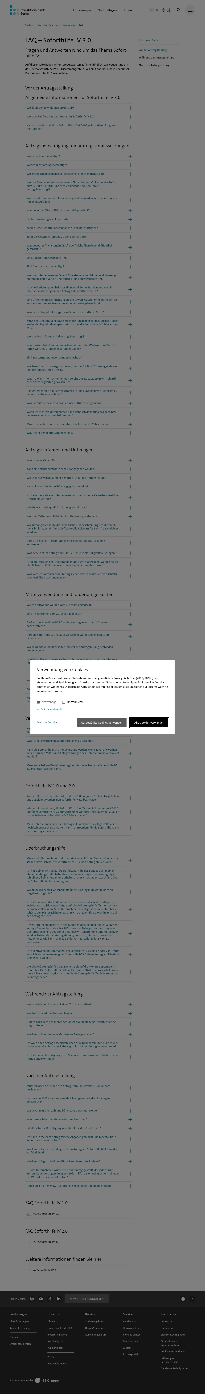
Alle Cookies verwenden (149, 723)
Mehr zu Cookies (47, 722)
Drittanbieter (75, 702)
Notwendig (49, 702)
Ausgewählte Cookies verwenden (101, 723)
